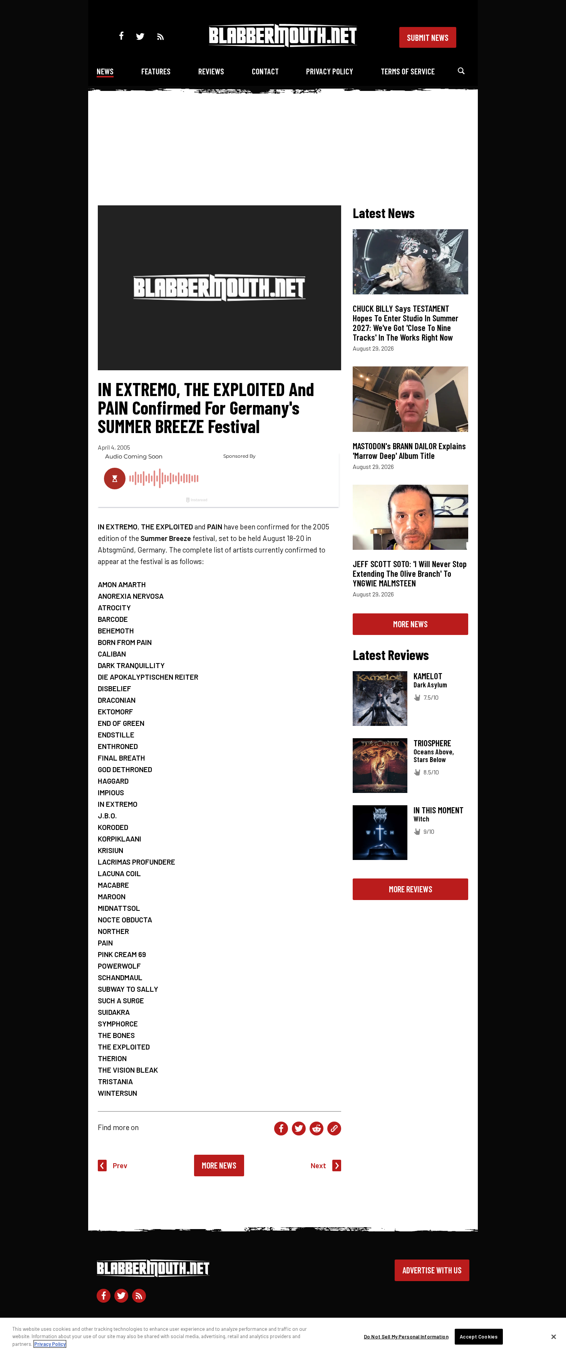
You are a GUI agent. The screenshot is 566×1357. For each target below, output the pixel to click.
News (105, 71)
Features (156, 71)
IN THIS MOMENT (439, 809)
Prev (120, 1165)
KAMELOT (428, 675)
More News (219, 1165)
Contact (265, 71)
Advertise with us (432, 1270)
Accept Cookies (478, 1336)
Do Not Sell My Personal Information (406, 1336)
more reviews (410, 889)
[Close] (553, 1336)
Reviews (211, 71)
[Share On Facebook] (281, 1128)
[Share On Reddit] (316, 1128)
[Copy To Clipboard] (334, 1128)
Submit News (428, 37)
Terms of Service (408, 71)
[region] (283, 1337)
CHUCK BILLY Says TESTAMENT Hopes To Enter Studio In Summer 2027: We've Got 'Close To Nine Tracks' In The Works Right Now (405, 323)
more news (410, 624)
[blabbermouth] (283, 44)
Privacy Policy (329, 71)
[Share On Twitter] (299, 1128)
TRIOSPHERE (432, 742)
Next (318, 1165)
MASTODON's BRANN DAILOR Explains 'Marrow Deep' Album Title (409, 450)
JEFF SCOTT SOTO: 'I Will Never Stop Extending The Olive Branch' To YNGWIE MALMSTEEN (410, 573)
